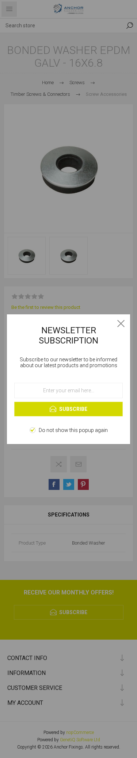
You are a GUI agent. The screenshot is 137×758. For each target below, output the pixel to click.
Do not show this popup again (73, 430)
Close (121, 323)
